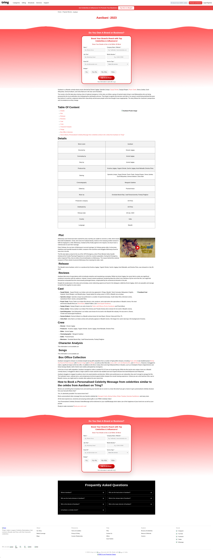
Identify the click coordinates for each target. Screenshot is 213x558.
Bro (129, 363)
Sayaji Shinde (114, 89)
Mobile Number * (111, 54)
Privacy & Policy (75, 533)
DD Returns (137, 363)
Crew (61, 124)
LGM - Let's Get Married (121, 363)
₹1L (87, 72)
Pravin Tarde (132, 89)
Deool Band (81, 303)
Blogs (38, 536)
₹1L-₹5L (94, 72)
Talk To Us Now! (106, 78)
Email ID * (86, 61)
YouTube (180, 533)
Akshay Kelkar (112, 396)
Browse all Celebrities (147, 530)
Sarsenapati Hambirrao (104, 303)
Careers (143, 536)
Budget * (86, 68)
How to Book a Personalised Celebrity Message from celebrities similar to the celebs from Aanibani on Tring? (92, 135)
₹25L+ (113, 72)
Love (111, 363)
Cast (61, 121)
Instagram (181, 531)
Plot (61, 113)
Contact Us (109, 533)
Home (59, 12)
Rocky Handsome (109, 306)
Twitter (180, 539)
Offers (108, 536)
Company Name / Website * (114, 47)
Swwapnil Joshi (102, 396)
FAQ (107, 530)
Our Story (39, 530)
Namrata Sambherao (133, 396)
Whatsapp (181, 542)
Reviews (62, 119)
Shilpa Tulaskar (121, 396)
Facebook (180, 536)
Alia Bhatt (91, 363)
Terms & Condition (76, 530)
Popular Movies (67, 12)
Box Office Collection (66, 132)
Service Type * (110, 61)
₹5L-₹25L (104, 72)
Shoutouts (31, 3)
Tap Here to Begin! (126, 8)
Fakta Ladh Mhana (97, 306)
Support (46, 3)
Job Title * (86, 54)
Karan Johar (133, 361)
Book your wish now (80, 406)
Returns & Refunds (146, 533)
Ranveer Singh (81, 363)
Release (62, 116)
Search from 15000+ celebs (180, 3)
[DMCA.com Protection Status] (106, 554)
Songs (62, 129)
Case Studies (109, 538)
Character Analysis (65, 127)
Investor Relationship (77, 536)
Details (62, 111)
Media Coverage (41, 533)
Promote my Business (195, 3)
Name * (85, 47)
